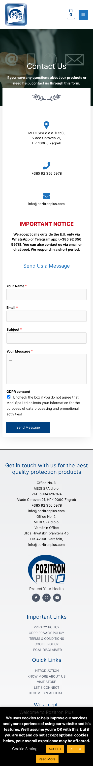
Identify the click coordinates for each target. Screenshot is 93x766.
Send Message (28, 427)
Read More (47, 759)
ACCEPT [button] (55, 749)
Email (12, 308)
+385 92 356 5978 (46, 173)
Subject (14, 329)
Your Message (19, 351)
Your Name (16, 286)
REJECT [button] (76, 749)
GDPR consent (18, 392)
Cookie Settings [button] (25, 748)
